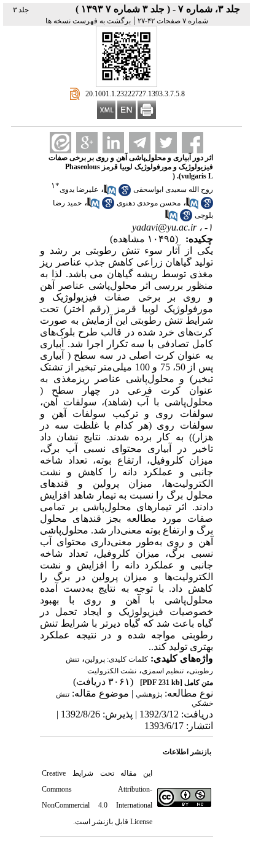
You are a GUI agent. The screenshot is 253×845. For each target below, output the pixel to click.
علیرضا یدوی (79, 189)
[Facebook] (192, 142)
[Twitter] (166, 142)
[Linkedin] (113, 142)
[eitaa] (60, 142)
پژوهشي (149, 694)
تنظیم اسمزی (163, 671)
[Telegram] (139, 142)
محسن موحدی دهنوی (149, 203)
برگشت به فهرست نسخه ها (88, 21)
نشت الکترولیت (111, 671)
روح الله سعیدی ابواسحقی (173, 189)
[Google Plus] (87, 142)
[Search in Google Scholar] (125, 193)
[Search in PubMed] (110, 193)
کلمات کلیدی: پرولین (116, 659)
